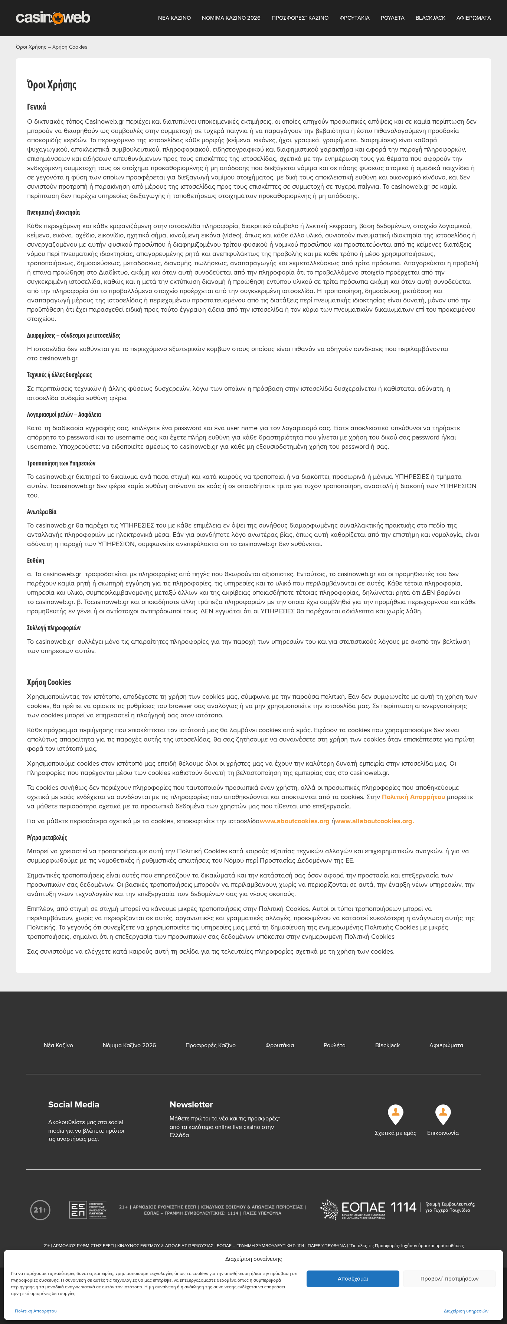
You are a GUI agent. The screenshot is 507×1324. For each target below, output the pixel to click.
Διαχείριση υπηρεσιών (466, 1311)
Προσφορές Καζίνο (211, 1045)
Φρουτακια (355, 17)
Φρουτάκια (279, 1045)
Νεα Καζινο (174, 17)
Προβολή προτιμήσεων (449, 1278)
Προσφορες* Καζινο (300, 17)
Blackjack (430, 17)
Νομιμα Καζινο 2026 (231, 17)
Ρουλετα (393, 17)
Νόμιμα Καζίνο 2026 (129, 1045)
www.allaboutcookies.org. (374, 821)
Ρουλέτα (335, 1045)
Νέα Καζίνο (58, 1045)
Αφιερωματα (474, 17)
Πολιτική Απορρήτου (36, 1311)
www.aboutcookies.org (295, 821)
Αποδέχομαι (353, 1278)
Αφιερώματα (446, 1045)
